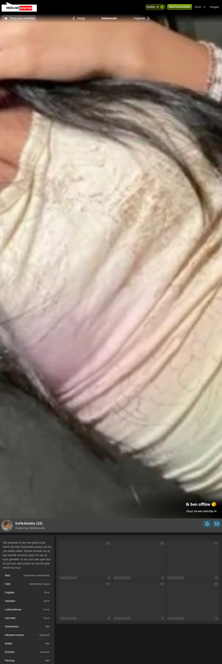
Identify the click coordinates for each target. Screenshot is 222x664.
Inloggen (214, 7)
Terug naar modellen (22, 18)
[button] (200, 7)
